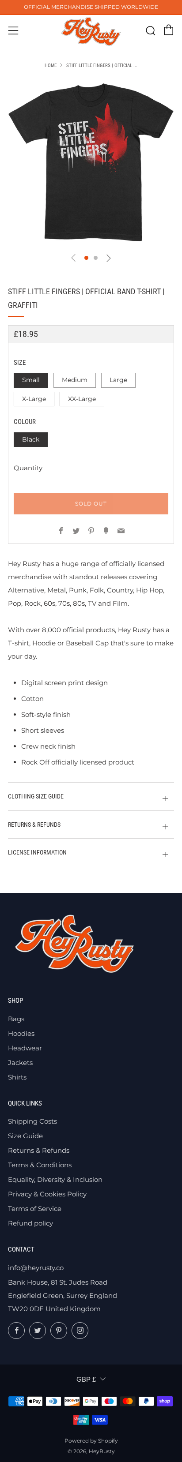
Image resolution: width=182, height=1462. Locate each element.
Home (51, 65)
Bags (16, 1019)
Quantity (28, 468)
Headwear (25, 1048)
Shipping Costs (32, 1121)
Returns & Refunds (38, 1150)
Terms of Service (34, 1208)
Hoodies (21, 1033)
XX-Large (82, 398)
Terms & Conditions (40, 1165)
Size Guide (25, 1136)
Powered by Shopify (91, 1440)
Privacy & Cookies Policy (47, 1194)
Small (31, 379)
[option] (91, 162)
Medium (74, 379)
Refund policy (30, 1223)
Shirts (17, 1077)
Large (118, 379)
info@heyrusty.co (36, 1267)
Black (30, 439)
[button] (86, 258)
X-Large (34, 398)
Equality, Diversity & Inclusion (55, 1179)
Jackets (20, 1062)
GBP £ (86, 1379)
